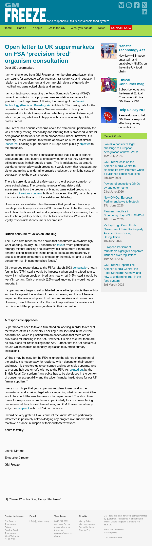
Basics (22, 27)
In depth (37, 27)
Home (8, 27)
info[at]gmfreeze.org (39, 521)
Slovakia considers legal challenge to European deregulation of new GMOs (121, 148)
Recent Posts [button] (112, 136)
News (102, 27)
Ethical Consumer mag (131, 82)
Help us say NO (132, 110)
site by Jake (85, 521)
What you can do (82, 27)
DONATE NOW (121, 27)
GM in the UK (57, 27)
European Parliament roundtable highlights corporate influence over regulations (123, 251)
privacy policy (110, 532)
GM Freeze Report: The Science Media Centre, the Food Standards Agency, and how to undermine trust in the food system (122, 272)
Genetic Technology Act (132, 48)
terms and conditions (114, 529)
